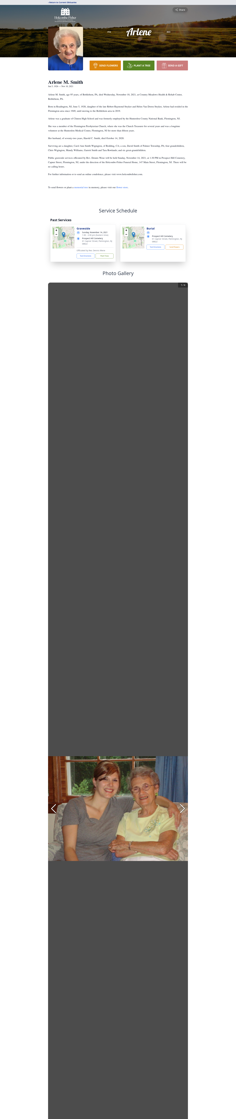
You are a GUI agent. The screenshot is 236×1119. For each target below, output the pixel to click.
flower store (122, 187)
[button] (63, 235)
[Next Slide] (182, 809)
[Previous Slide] (53, 809)
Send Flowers (174, 247)
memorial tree (81, 187)
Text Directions (85, 256)
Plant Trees (104, 256)
